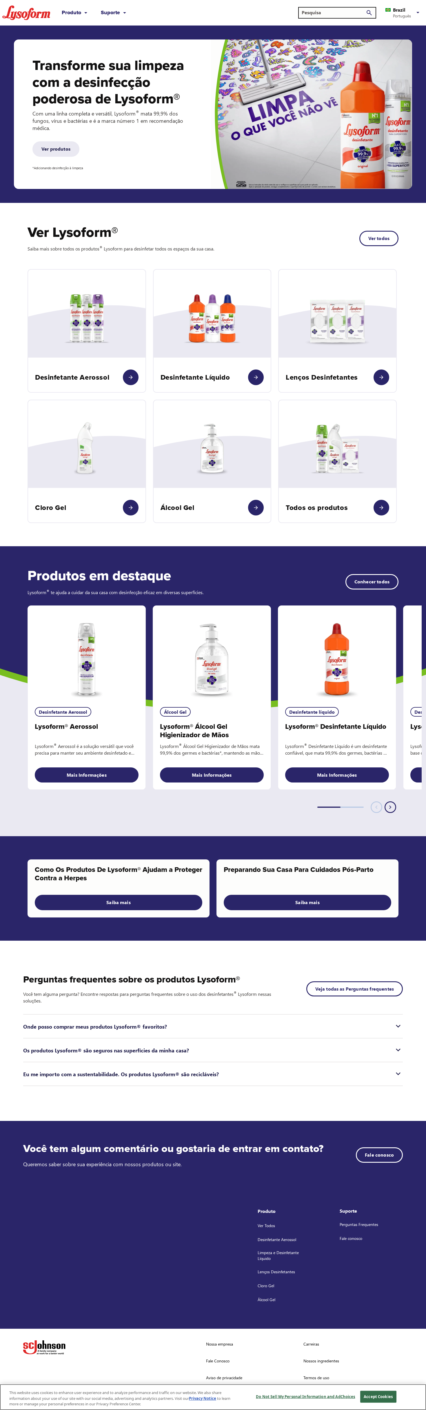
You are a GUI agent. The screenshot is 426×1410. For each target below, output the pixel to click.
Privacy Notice (202, 1398)
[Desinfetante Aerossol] (131, 377)
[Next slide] (390, 807)
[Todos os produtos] (381, 507)
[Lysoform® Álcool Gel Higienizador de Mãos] (212, 653)
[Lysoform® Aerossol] (86, 653)
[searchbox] (334, 12)
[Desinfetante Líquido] (256, 377)
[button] (403, 12)
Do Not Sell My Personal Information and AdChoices (305, 1396)
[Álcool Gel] (256, 507)
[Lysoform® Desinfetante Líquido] (337, 653)
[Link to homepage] (26, 13)
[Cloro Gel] (131, 507)
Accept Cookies (378, 1396)
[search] (369, 12)
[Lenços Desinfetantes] (381, 377)
